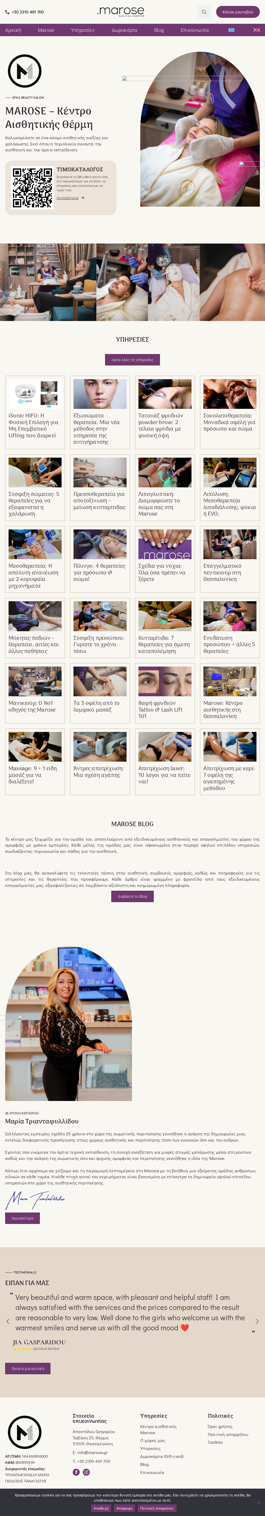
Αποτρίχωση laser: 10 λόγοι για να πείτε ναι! (164, 775)
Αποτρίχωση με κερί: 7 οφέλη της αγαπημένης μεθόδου (229, 778)
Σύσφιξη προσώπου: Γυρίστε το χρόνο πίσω (98, 645)
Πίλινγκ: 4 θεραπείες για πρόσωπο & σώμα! (99, 573)
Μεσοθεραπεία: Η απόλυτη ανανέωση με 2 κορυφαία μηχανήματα (33, 576)
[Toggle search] (204, 12)
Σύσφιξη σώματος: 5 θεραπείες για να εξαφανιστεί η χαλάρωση (34, 504)
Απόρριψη (124, 1508)
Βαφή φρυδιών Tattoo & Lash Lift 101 (160, 710)
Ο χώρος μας (152, 1440)
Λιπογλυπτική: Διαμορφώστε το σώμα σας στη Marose (159, 504)
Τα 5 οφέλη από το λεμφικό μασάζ (96, 706)
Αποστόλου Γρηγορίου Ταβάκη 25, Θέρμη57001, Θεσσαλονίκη (94, 1437)
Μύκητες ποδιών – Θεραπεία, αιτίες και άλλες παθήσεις (34, 645)
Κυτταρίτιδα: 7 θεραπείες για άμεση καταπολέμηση (164, 645)
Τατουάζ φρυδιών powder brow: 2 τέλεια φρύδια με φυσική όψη (160, 426)
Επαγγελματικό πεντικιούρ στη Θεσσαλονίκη (222, 573)
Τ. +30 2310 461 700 (92, 1461)
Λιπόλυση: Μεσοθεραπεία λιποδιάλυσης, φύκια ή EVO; (229, 504)
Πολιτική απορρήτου (228, 1434)
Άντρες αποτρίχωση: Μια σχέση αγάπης (98, 772)
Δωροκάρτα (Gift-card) (161, 1456)
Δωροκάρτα (125, 30)
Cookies (215, 1442)
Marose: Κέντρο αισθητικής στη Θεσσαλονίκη (223, 710)
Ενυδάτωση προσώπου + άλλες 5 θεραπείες (229, 645)
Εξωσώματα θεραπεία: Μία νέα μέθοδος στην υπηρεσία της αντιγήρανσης (96, 429)
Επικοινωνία (195, 30)
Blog (159, 30)
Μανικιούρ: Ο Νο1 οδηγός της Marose (32, 706)
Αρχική (13, 30)
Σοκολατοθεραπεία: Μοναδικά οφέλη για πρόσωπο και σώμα (229, 423)
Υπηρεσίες (83, 30)
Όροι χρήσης (220, 1426)
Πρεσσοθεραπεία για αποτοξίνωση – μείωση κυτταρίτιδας (99, 501)
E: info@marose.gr (90, 1452)
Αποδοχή (101, 1508)
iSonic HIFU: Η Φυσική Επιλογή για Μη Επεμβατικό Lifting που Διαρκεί (33, 426)
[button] (7, 1321)
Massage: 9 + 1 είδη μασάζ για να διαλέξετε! (33, 775)
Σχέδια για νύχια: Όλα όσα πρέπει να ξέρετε (162, 573)
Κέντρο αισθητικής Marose (158, 1429)
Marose (46, 30)
